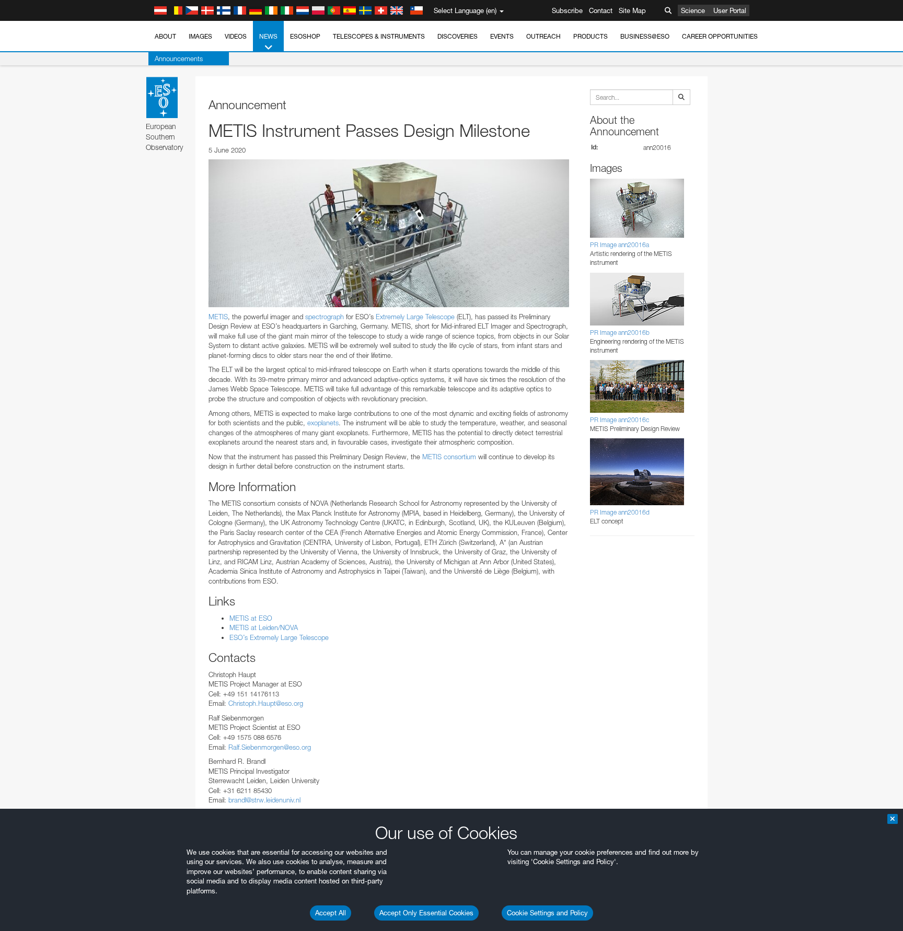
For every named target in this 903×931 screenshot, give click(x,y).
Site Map (632, 10)
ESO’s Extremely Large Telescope (279, 637)
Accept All (330, 913)
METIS (218, 316)
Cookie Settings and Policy (547, 913)
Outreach (543, 36)
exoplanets (322, 422)
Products (590, 36)
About (165, 36)
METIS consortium (448, 456)
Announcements (179, 58)
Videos (236, 36)
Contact (600, 10)
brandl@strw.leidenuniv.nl (264, 800)
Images (200, 36)
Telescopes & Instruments (379, 36)
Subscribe (567, 10)
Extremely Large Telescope (415, 316)
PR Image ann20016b (620, 332)
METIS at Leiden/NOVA (263, 627)
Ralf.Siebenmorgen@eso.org (269, 747)
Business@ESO (644, 36)
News (268, 36)
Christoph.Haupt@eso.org (265, 703)
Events (502, 36)
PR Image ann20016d (620, 512)
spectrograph (324, 316)
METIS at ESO (250, 618)
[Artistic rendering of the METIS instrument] (389, 233)
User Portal (729, 10)
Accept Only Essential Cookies (426, 913)
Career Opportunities (720, 36)
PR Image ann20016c (619, 420)
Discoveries (457, 36)
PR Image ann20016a (619, 245)
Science (693, 10)
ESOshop (305, 36)
